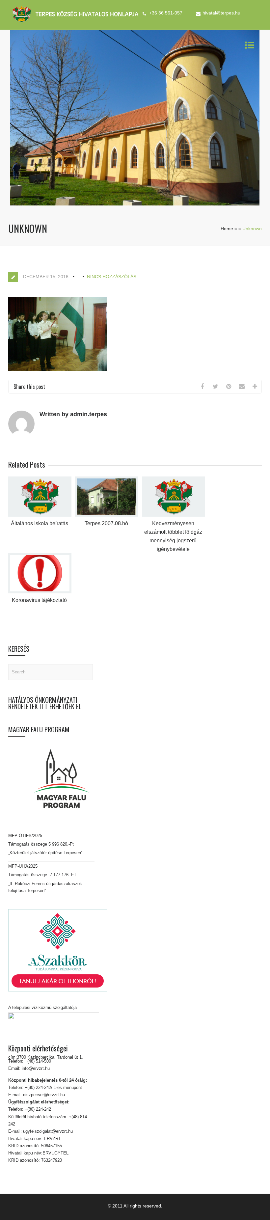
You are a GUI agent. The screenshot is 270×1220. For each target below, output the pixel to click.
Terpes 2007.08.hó (106, 523)
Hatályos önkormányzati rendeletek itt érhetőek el (44, 703)
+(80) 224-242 (37, 1109)
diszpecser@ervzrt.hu (43, 1094)
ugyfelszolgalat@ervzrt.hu (47, 1131)
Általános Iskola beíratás (39, 523)
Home (227, 228)
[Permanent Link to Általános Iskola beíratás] (39, 515)
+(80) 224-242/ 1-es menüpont (53, 1087)
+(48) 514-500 (37, 1061)
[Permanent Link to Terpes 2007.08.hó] (106, 515)
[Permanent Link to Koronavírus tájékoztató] (39, 591)
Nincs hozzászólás (111, 276)
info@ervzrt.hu (36, 1068)
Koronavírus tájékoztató (39, 600)
